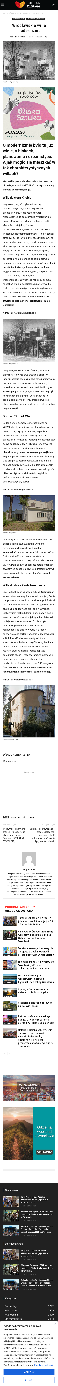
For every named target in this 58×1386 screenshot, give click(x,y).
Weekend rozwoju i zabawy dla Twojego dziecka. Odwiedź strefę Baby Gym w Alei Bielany (36, 951)
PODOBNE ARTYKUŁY (20, 907)
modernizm (15, 817)
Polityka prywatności (43, 1365)
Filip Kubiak (20, 37)
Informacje (40, 19)
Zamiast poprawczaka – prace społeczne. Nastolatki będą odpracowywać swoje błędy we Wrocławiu (42, 835)
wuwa (32, 817)
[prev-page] (4, 1053)
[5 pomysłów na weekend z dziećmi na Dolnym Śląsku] (10, 992)
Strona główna (8, 13)
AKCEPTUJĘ (29, 1372)
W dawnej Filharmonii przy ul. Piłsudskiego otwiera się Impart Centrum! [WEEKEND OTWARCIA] (14, 835)
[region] (29, 1353)
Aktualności (8, 925)
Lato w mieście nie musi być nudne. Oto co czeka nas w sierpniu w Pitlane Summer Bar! (36, 1019)
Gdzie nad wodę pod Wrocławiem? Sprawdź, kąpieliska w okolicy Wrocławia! (36, 979)
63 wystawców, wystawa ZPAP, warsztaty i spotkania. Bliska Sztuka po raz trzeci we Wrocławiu (37, 1214)
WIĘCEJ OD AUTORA (19, 910)
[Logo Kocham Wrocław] (29, 5)
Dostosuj (29, 1380)
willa (24, 817)
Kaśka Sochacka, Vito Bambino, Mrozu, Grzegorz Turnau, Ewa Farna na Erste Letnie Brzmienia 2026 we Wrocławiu (37, 1229)
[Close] (55, 1323)
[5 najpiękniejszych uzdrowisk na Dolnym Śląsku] (10, 1006)
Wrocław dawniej (23, 13)
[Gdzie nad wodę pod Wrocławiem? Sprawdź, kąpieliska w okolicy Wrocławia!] (10, 979)
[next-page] (9, 1053)
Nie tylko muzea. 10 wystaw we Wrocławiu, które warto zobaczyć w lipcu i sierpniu (36, 965)
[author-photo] (29, 865)
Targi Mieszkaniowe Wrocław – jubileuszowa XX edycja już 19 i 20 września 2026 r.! (36, 921)
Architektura (38, 13)
